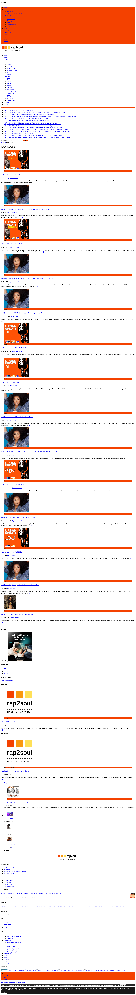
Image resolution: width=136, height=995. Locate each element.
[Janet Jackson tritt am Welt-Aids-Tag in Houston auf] (10, 609)
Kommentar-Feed (8, 926)
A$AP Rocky (8, 906)
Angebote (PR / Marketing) (14, 942)
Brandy (49, 906)
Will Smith (64, 908)
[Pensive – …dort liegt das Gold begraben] (13, 797)
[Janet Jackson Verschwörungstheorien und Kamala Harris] (16, 512)
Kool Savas (111, 906)
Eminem (87, 906)
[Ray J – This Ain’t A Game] (19, 716)
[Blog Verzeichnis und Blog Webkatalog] (47, 970)
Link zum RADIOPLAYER (46, 897)
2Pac (2, 906)
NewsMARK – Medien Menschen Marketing (15, 871)
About (5, 9)
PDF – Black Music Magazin (14, 13)
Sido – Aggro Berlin (9, 818)
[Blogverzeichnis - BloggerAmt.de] (11, 970)
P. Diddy (26, 908)
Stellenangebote (11, 24)
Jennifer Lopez (94, 906)
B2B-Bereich (7, 15)
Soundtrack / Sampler (13, 70)
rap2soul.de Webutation (120, 970)
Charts (8, 80)
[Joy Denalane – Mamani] (9, 828)
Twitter (6, 977)
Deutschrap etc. (5, 783)
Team (8, 30)
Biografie (9, 85)
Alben (5, 61)
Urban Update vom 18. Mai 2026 (11, 174)
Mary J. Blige (130, 906)
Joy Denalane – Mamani (10, 831)
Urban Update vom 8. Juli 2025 (10, 382)
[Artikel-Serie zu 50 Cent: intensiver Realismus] (19, 766)
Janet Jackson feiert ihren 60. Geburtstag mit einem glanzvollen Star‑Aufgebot (25, 209)
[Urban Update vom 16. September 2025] (16, 342)
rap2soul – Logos (11, 946)
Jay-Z (90, 906)
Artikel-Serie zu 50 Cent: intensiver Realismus (15, 771)
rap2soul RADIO (11, 11)
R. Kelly (37, 908)
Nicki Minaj (22, 908)
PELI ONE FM (7, 882)
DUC (84, 906)
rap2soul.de (4, 982)
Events (9, 82)
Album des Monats (12, 63)
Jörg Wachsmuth (12, 178)
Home (5, 7)
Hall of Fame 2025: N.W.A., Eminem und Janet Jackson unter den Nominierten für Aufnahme (29, 451)
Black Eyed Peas (37, 906)
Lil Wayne (120, 906)
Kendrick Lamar (105, 906)
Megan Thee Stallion (5, 908)
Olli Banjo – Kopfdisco (9, 844)
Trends (8, 95)
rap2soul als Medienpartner (14, 948)
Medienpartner (11, 19)
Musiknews (18, 908)
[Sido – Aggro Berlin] (10, 815)
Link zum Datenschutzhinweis (110, 985)
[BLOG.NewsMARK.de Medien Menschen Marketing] (30, 970)
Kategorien (7, 76)
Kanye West (99, 906)
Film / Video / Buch (12, 91)
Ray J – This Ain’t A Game (8, 722)
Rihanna (41, 908)
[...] (10, 809)
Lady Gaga (116, 906)
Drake (82, 906)
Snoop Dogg (47, 908)
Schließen (4, 993)
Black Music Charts (44, 906)
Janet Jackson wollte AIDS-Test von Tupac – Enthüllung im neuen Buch (22, 313)
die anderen (7, 870)
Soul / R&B (10, 67)
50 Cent (4, 906)
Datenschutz (7, 32)
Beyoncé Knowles (30, 906)
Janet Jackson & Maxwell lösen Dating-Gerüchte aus (17, 417)
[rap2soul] (12, 52)
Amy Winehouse (19, 906)
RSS (5, 973)
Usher (60, 908)
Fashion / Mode (11, 93)
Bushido (53, 906)
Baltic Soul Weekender (10, 880)
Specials (9, 97)
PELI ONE (6, 102)
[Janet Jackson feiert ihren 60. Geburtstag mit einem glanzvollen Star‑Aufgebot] (16, 204)
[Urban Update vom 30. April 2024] (16, 546)
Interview (9, 87)
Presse (8, 23)
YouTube (6, 979)
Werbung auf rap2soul (13, 952)
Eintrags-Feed (7, 924)
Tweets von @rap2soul (7, 681)
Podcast (9, 84)
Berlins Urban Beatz (12, 99)
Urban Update (56, 908)
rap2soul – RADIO (8, 884)
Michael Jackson (12, 908)
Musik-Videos (10, 89)
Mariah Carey (125, 906)
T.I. (52, 908)
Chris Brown (63, 906)
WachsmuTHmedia (9, 873)
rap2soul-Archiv (5, 915)
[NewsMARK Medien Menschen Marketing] (21, 970)
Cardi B (56, 906)
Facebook (6, 975)
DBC (67, 906)
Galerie (6, 104)
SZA (51, 908)
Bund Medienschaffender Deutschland (14, 868)
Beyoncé (24, 906)
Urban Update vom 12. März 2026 (11, 244)
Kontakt (6, 28)
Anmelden (6, 922)
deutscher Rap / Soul (12, 68)
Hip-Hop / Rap (11, 65)
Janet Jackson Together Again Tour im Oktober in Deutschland (20, 585)
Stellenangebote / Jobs (13, 950)
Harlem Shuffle (11, 101)
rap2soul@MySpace (9, 886)
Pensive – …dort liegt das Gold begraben (16, 802)
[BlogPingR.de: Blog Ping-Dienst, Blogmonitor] (71, 970)
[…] (34, 183)
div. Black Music (11, 74)
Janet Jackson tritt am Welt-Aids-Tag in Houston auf (17, 614)
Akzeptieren (123, 985)
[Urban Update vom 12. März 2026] (16, 238)
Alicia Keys (13, 906)
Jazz (8, 72)
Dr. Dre (79, 906)
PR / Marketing (11, 17)
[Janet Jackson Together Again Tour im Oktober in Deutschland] (16, 579)
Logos (8, 26)
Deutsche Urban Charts (72, 906)
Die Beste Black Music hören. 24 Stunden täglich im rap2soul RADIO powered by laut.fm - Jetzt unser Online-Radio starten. (34, 893)
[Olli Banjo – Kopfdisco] (9, 841)
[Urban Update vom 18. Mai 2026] (16, 169)
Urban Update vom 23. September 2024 (13, 484)
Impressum (7, 34)
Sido (44, 908)
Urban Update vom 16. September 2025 (13, 347)
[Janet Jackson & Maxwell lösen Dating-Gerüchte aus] (16, 411)
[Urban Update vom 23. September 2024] (16, 479)
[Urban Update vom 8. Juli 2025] (16, 377)
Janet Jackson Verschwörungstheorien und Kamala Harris (19, 517)
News (8, 78)
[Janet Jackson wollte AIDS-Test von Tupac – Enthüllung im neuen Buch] (16, 307)
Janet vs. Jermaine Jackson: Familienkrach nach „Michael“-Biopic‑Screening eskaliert (27, 278)
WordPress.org (7, 928)
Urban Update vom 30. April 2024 (11, 552)
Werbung (9, 21)
